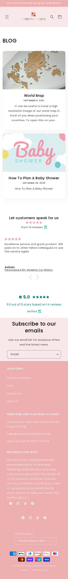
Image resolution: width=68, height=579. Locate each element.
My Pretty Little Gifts (32, 565)
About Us (13, 401)
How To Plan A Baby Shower (34, 178)
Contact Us (14, 393)
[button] (7, 17)
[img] (34, 222)
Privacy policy (39, 570)
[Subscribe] (57, 354)
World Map (34, 95)
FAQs (10, 385)
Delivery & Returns (19, 378)
